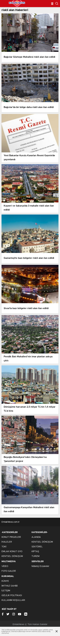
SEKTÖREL (37, 547)
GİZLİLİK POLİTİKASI (12, 595)
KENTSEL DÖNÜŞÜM (12, 556)
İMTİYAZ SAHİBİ (10, 586)
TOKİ (4, 547)
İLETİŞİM (6, 591)
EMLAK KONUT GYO (12, 551)
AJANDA (36, 537)
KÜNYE (5, 581)
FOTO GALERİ (9, 571)
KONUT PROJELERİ (11, 537)
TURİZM (36, 556)
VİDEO (5, 566)
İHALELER (7, 542)
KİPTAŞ (35, 551)
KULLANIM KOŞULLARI (13, 600)
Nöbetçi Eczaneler (40, 566)
